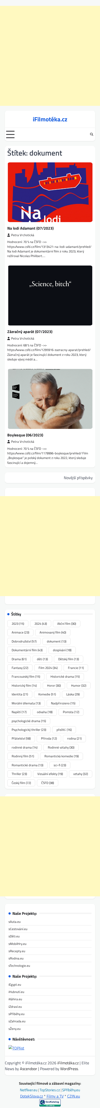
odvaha (44, 711)
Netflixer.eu (29, 1090)
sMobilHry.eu (17, 943)
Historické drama (65, 676)
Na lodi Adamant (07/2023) (30, 228)
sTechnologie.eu (19, 965)
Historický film (24, 685)
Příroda (49, 738)
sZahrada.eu (16, 1021)
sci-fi (60, 765)
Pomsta (71, 711)
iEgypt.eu (14, 984)
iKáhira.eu (15, 999)
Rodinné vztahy (61, 747)
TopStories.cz (50, 1090)
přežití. (64, 729)
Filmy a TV (55, 1096)
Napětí (19, 711)
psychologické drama (29, 720)
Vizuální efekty (50, 773)
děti (42, 659)
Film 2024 (48, 667)
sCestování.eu (17, 928)
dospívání (62, 650)
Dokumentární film (27, 650)
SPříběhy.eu (71, 1090)
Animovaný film (53, 632)
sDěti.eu (14, 936)
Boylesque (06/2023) (25, 435)
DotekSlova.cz (31, 1096)
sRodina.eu (16, 958)
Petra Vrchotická (22, 235)
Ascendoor (28, 1069)
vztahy (80, 773)
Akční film (66, 623)
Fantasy (20, 667)
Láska (73, 694)
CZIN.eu (73, 1096)
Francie (76, 667)
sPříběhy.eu (16, 1013)
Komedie (47, 694)
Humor (78, 685)
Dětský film (68, 659)
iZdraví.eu (15, 1006)
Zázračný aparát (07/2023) (29, 331)
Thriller (19, 773)
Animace (20, 632)
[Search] (91, 134)
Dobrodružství (24, 641)
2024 (40, 623)
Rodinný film (23, 756)
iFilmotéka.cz (50, 119)
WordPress (69, 1069)
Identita (20, 694)
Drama (19, 659)
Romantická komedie (61, 756)
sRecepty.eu (16, 951)
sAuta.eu (14, 921)
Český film (21, 782)
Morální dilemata (26, 703)
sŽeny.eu (14, 1028)
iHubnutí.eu (16, 991)
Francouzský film (26, 676)
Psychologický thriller (29, 729)
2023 (18, 623)
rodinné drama (24, 747)
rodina (74, 738)
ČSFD (47, 782)
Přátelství (21, 738)
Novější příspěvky (78, 478)
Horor (54, 685)
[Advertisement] (50, 56)
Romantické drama (27, 765)
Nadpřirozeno (63, 703)
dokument (56, 641)
